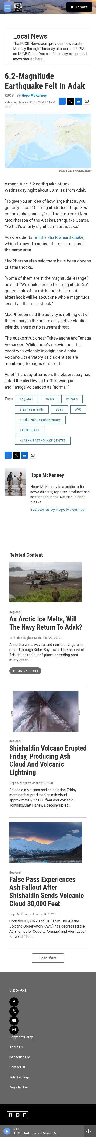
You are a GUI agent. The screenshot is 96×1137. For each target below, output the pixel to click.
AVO (78, 409)
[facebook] (14, 1002)
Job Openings (19, 1077)
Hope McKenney (34, 95)
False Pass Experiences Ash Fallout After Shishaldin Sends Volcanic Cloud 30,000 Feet (46, 891)
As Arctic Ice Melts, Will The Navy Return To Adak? (45, 623)
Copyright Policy (21, 1037)
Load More (48, 958)
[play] (7, 1131)
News (50, 399)
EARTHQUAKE (30, 430)
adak (59, 409)
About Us (16, 1047)
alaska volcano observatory (40, 420)
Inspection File (19, 1057)
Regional (26, 399)
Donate (81, 7)
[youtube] (14, 1020)
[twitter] (14, 1011)
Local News (30, 36)
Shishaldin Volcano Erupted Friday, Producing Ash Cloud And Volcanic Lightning (48, 760)
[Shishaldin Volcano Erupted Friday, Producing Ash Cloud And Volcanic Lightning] (45, 711)
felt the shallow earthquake (58, 237)
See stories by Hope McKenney (57, 509)
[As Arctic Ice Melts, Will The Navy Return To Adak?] (45, 582)
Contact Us (17, 1067)
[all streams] (90, 1131)
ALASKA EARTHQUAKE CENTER (43, 441)
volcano (72, 399)
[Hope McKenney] (15, 482)
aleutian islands (32, 409)
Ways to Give (18, 1087)
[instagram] (14, 1030)
